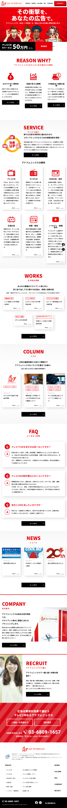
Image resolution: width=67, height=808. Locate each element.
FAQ (45, 3)
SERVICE (27, 3)
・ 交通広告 (8, 782)
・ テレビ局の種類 (26, 786)
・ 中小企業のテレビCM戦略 (29, 770)
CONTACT (60, 3)
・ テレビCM (8, 770)
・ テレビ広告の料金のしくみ (29, 782)
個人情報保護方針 (50, 803)
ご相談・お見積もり (19, 722)
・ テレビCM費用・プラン (28, 774)
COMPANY (50, 3)
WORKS (34, 3)
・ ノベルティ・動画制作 (12, 791)
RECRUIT (57, 791)
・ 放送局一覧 (25, 791)
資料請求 (44, 46)
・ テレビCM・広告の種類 (28, 778)
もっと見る (10, 102)
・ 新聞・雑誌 (9, 786)
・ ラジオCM (8, 774)
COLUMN (39, 3)
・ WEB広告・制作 (10, 778)
